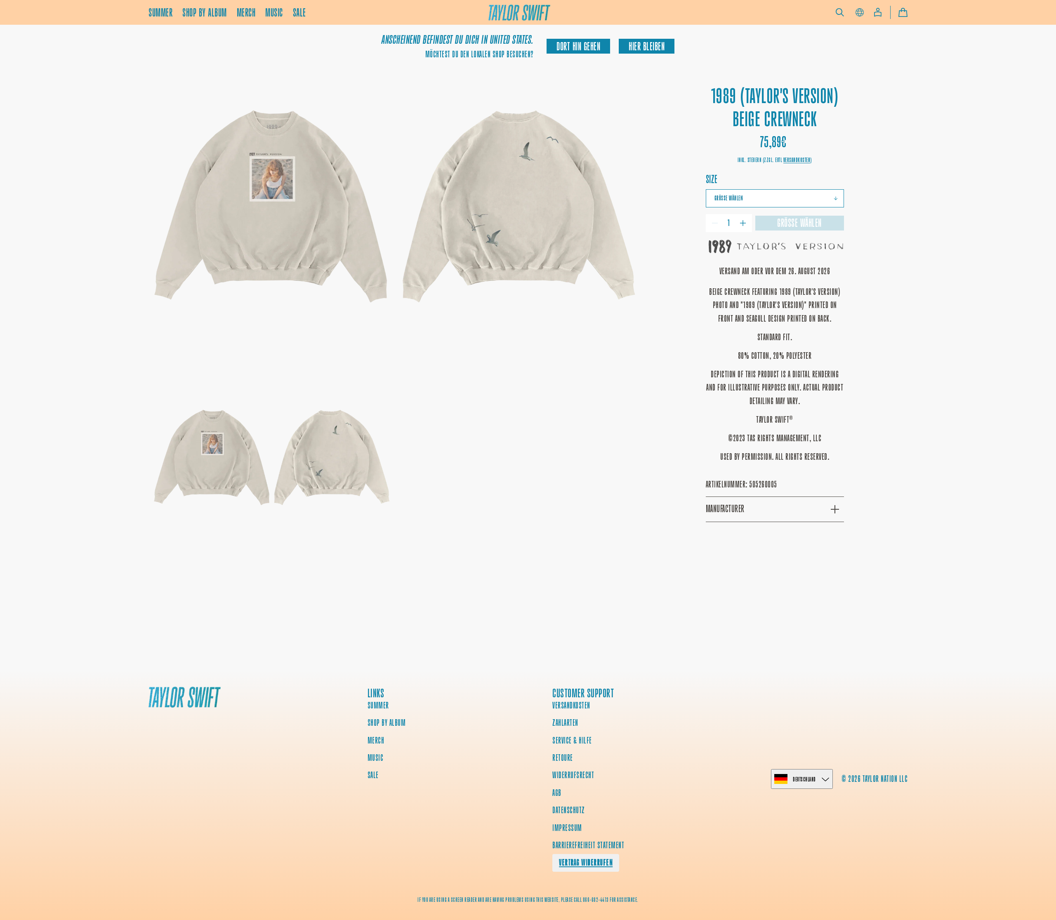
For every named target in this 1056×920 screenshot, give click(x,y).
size (712, 179)
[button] (840, 12)
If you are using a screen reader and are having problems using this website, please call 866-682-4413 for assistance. (528, 899)
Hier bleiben (647, 46)
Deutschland (804, 779)
